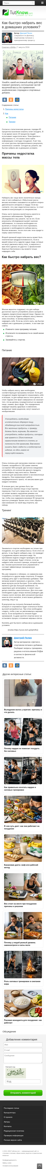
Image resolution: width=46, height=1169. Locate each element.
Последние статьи (11, 1108)
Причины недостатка (14, 109)
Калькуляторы (10, 1113)
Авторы (7, 1122)
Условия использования (10, 1166)
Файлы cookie (7, 1163)
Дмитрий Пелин (26, 33)
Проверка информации (13, 1135)
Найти (33, 3)
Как (6, 113)
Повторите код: (10, 1067)
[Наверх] (39, 1166)
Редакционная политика (14, 1131)
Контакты (8, 1126)
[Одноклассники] (11, 100)
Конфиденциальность (10, 1160)
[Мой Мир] (17, 100)
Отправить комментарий (23, 1093)
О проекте (8, 1117)
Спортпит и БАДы (9, 47)
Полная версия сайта (13, 1140)
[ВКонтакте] (4, 100)
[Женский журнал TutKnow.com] (18, 12)
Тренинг (12, 122)
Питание (12, 117)
